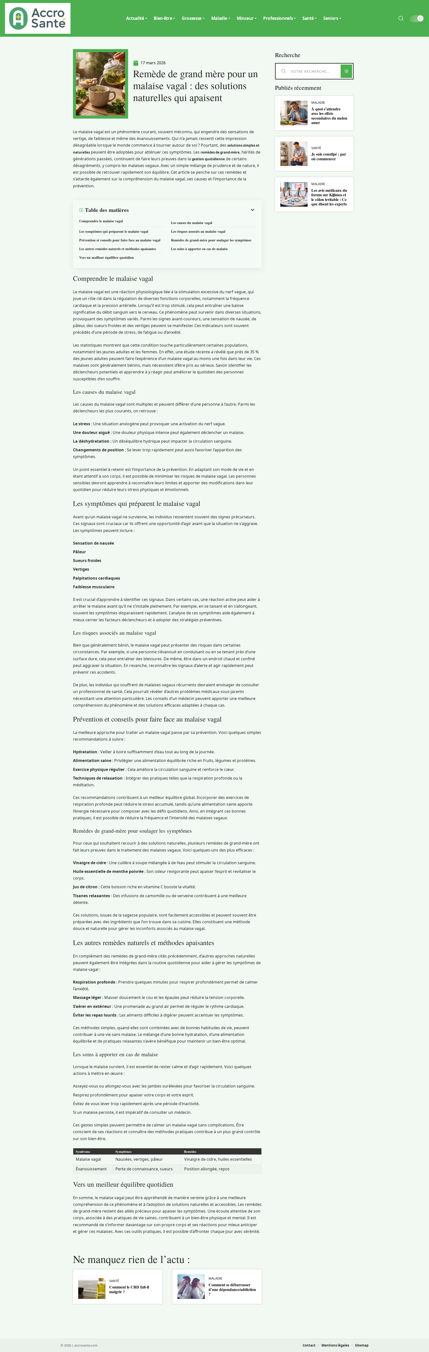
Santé (114, 1281)
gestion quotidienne (208, 159)
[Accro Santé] (38, 18)
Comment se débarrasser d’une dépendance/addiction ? (232, 1289)
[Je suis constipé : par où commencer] (294, 153)
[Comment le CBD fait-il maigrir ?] (92, 1286)
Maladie (215, 1278)
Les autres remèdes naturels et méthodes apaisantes (117, 248)
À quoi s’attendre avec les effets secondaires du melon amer (329, 115)
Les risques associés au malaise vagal (198, 231)
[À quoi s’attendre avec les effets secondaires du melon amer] (294, 113)
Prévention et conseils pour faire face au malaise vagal (119, 240)
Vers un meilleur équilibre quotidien (106, 257)
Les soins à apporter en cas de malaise (199, 248)
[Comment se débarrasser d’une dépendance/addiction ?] (191, 1286)
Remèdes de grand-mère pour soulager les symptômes (211, 240)
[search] (400, 18)
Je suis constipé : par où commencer (328, 156)
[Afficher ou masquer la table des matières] (192, 210)
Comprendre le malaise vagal (101, 221)
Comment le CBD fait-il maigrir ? (129, 1289)
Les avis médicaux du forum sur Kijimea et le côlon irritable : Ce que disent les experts (329, 197)
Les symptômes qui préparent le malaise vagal (113, 231)
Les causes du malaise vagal (191, 222)
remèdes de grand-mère (220, 152)
